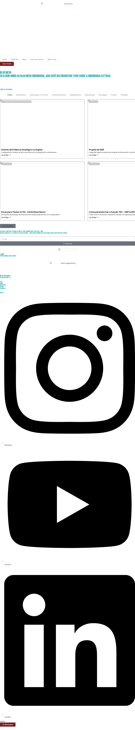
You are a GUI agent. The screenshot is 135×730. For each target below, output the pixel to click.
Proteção (124, 95)
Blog (24, 59)
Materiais (14, 59)
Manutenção (90, 95)
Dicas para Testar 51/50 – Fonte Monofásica (23, 212)
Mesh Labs (52, 59)
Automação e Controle (39, 95)
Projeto (114, 95)
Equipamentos (75, 95)
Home (4, 59)
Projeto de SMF (96, 149)
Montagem (103, 95)
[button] (8, 226)
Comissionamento (59, 95)
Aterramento (21, 95)
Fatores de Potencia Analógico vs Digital (22, 149)
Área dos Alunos (36, 59)
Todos (9, 95)
